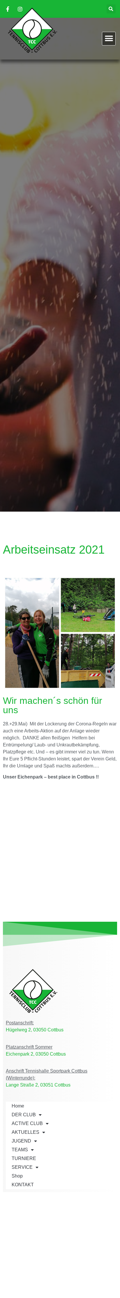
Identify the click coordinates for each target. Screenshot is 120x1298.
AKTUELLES (25, 1132)
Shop (17, 1175)
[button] (111, 8)
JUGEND (21, 1140)
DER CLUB (24, 1114)
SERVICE (22, 1167)
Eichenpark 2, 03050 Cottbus (36, 1054)
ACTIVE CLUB (27, 1123)
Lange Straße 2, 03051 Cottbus (38, 1084)
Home (18, 1105)
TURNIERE (24, 1158)
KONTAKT (23, 1184)
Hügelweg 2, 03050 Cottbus (34, 1029)
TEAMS (20, 1149)
